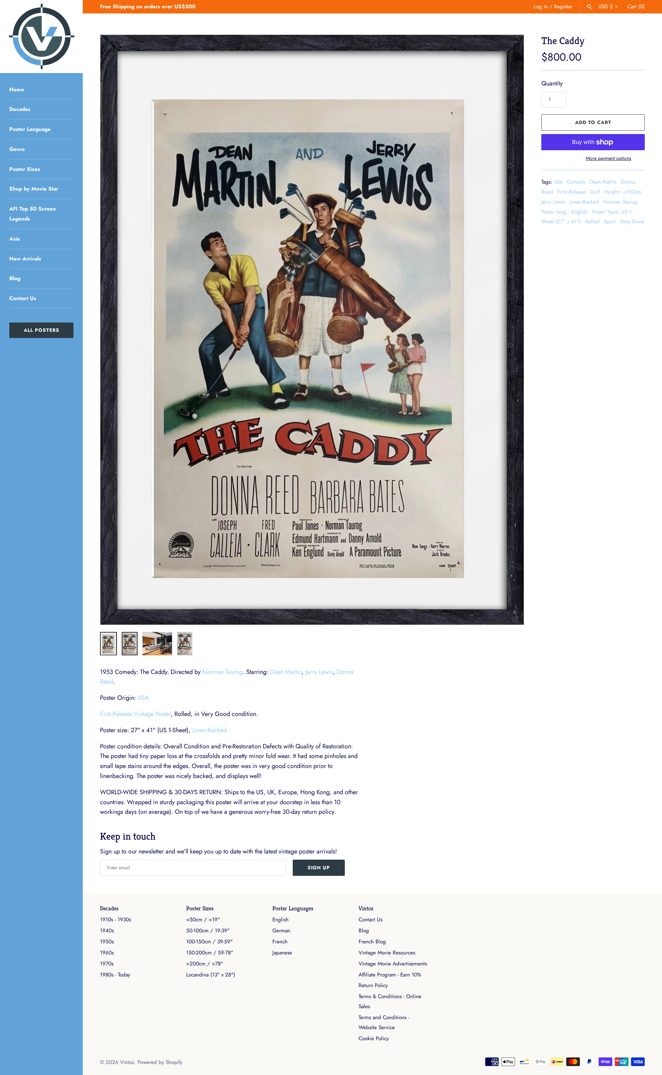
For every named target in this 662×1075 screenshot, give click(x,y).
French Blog (372, 941)
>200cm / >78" (204, 964)
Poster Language (30, 129)
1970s (106, 964)
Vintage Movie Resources (387, 952)
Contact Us (22, 298)
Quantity (552, 83)
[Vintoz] (41, 36)
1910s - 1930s (115, 919)
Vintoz (366, 908)
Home (16, 89)
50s (558, 182)
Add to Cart (593, 122)
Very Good (632, 221)
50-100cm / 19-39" (208, 930)
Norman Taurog (620, 202)
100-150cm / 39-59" (209, 941)
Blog (14, 278)
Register (563, 6)
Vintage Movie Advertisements (393, 964)
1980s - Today (115, 975)
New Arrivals (25, 259)
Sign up (319, 867)
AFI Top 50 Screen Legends (32, 214)
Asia (14, 239)
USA (143, 697)
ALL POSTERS (41, 330)
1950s (107, 941)
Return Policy (373, 985)
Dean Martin (603, 182)
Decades (19, 109)
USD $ (605, 6)
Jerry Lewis (553, 202)
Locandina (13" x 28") (210, 975)
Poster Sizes (24, 169)
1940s (107, 930)
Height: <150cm (622, 192)
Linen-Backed (584, 202)
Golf (595, 192)
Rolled (592, 221)
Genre (17, 149)
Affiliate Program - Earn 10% (390, 975)
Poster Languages (292, 908)
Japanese (282, 952)
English (280, 919)
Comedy (576, 182)
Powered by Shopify (160, 1062)
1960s (107, 952)
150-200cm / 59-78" (209, 952)
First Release (572, 192)
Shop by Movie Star (33, 189)
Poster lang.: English (564, 212)
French (280, 941)
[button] (509, 329)
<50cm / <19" (203, 919)
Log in (541, 6)
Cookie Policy (374, 1038)
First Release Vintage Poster (135, 713)
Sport (609, 221)
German (281, 930)
